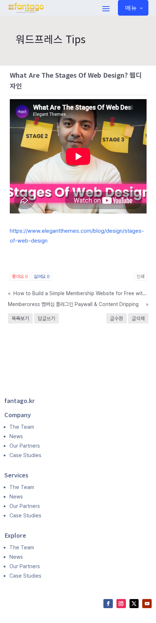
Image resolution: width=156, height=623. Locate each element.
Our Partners (24, 446)
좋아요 (20, 276)
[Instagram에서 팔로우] (121, 603)
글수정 (116, 318)
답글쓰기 (46, 318)
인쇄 (140, 276)
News (16, 436)
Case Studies (25, 455)
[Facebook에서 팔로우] (108, 603)
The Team (21, 427)
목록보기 (20, 318)
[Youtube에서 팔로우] (147, 603)
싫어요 (42, 276)
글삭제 (138, 318)
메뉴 (131, 7)
